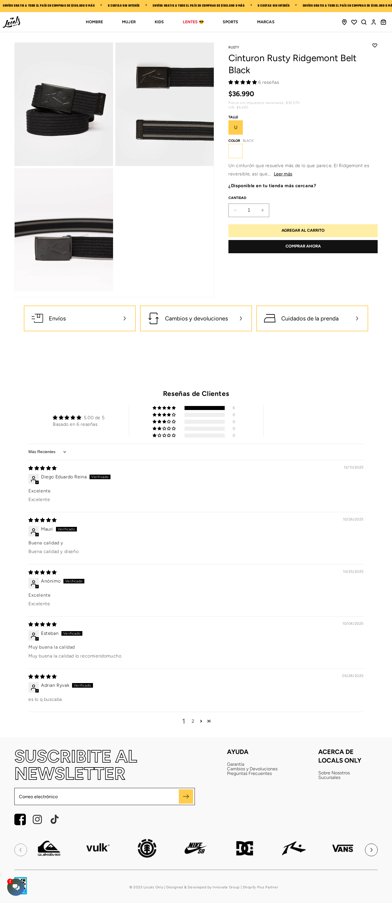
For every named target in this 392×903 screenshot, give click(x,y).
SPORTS (230, 22)
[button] (363, 22)
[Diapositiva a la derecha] (371, 850)
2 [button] (193, 721)
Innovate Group (226, 887)
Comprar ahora (303, 246)
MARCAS (265, 22)
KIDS (159, 22)
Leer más (283, 174)
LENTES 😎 (193, 22)
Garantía (235, 764)
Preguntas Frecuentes (249, 773)
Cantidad (237, 198)
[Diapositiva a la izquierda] (20, 850)
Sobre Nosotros (334, 773)
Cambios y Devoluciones (252, 769)
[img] (42, 468)
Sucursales (329, 777)
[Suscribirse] (186, 796)
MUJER (128, 22)
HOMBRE (94, 22)
